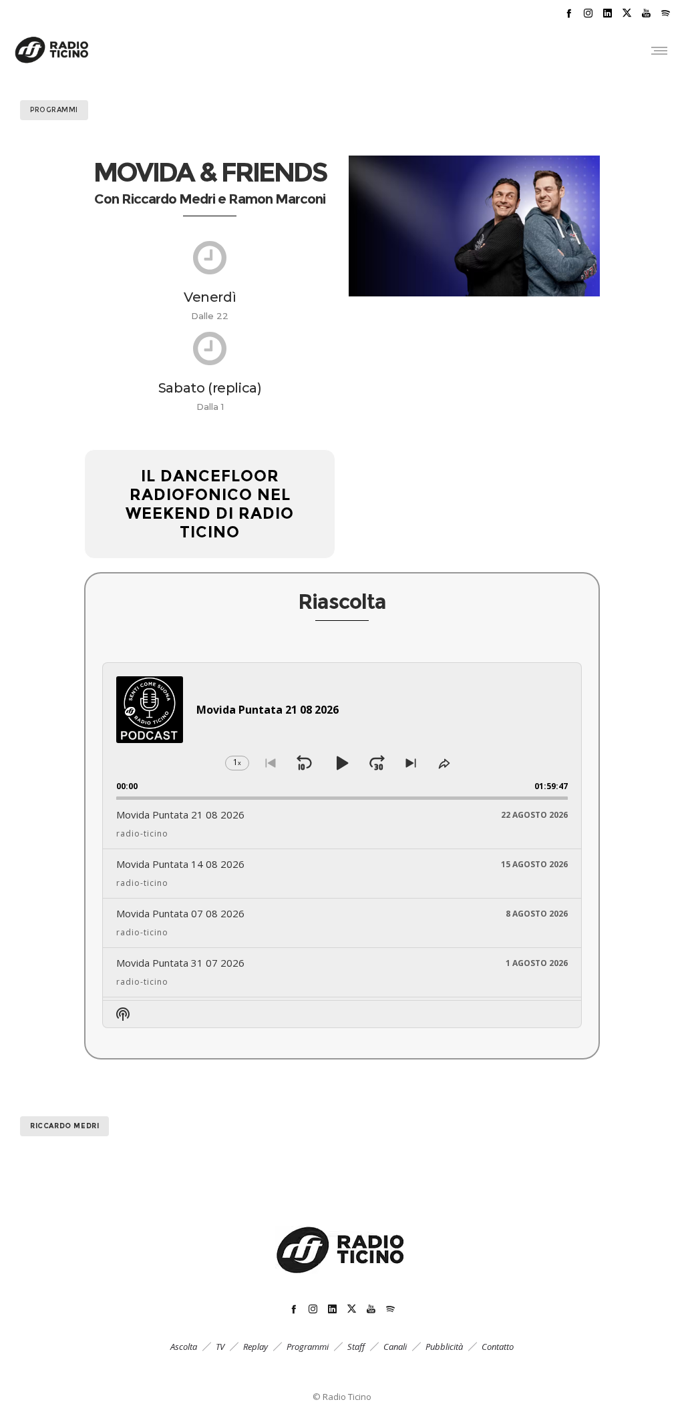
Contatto (498, 1347)
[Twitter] (627, 13)
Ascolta (183, 1347)
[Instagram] (588, 13)
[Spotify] (665, 13)
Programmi (308, 1347)
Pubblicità (444, 1347)
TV (220, 1347)
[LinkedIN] (607, 13)
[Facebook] (568, 13)
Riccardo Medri (64, 1126)
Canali (395, 1347)
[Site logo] (52, 50)
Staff (356, 1347)
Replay (255, 1347)
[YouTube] (646, 13)
